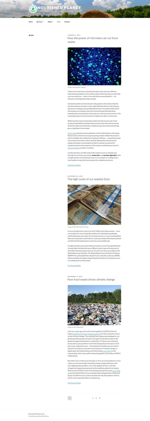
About (50, 22)
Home (31, 22)
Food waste (72, 133)
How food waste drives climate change (91, 279)
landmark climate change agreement (87, 334)
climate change (73, 148)
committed (107, 351)
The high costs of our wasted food (88, 179)
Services (39, 22)
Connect (67, 22)
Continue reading (74, 165)
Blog (58, 22)
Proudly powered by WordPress (38, 416)
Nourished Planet (59, 8)
